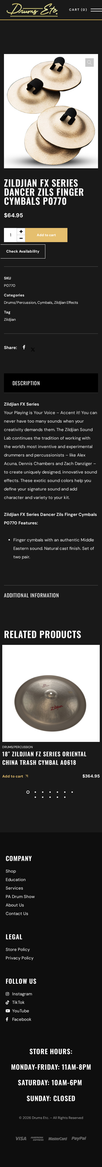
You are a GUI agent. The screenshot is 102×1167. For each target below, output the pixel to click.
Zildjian (10, 319)
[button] (89, 62)
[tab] (51, 383)
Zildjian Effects (66, 302)
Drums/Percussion (20, 302)
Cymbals (44, 302)
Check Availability (22, 251)
